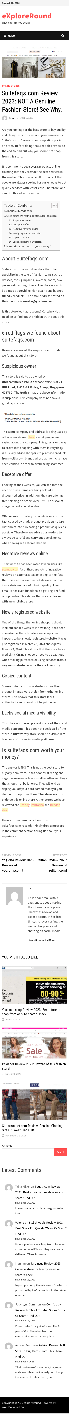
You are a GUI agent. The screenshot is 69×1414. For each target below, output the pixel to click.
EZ (13, 117)
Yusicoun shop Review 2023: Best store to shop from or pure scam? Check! (31, 1012)
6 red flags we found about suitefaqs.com (31, 215)
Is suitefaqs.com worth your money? (28, 246)
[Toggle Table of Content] (53, 206)
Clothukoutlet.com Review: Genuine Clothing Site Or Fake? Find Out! (32, 1128)
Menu (11, 35)
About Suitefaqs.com (19, 211)
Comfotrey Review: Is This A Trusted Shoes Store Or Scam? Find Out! (40, 1310)
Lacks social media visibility (27, 241)
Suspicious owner (22, 220)
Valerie (19, 1223)
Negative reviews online (25, 228)
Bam (23, 1407)
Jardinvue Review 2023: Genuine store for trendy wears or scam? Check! (38, 1269)
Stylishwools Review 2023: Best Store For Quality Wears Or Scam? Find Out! (41, 1228)
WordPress (8, 1407)
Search (7, 1146)
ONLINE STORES (11, 85)
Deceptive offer (21, 224)
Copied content (21, 237)
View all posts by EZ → (41, 940)
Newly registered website (27, 233)
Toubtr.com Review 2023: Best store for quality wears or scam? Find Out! (39, 1192)
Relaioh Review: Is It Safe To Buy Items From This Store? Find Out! (40, 1351)
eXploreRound (27, 15)
